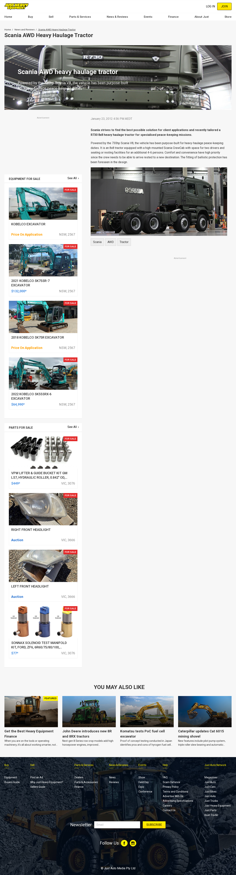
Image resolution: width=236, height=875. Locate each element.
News (112, 777)
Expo (141, 786)
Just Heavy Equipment (217, 805)
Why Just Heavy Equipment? (46, 782)
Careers (167, 805)
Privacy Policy (171, 786)
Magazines (210, 777)
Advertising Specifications (178, 800)
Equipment (10, 777)
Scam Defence (171, 782)
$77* (14, 653)
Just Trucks (211, 800)
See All (72, 178)
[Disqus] (159, 363)
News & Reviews (117, 16)
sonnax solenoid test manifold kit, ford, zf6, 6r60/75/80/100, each (39, 647)
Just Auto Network (215, 765)
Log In (210, 6)
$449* (15, 483)
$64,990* (18, 404)
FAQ (165, 777)
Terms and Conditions (175, 791)
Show (141, 777)
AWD (110, 242)
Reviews (114, 782)
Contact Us (169, 810)
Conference (145, 791)
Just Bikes (210, 791)
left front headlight (30, 586)
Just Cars (210, 786)
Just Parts (210, 810)
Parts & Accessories (86, 782)
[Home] (16, 6)
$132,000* (19, 291)
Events (148, 16)
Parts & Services (80, 16)
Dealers (78, 777)
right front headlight (31, 530)
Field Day (143, 782)
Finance (173, 16)
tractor (124, 242)
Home (8, 16)
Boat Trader (211, 815)
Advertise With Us (173, 796)
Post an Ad (36, 777)
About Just (202, 16)
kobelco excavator (28, 224)
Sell (51, 16)
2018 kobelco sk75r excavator (37, 337)
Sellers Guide (37, 786)
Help (165, 765)
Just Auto (210, 782)
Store (228, 16)
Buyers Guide (12, 782)
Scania (97, 242)
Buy (30, 16)
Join (224, 6)
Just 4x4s (210, 796)
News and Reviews (25, 29)
